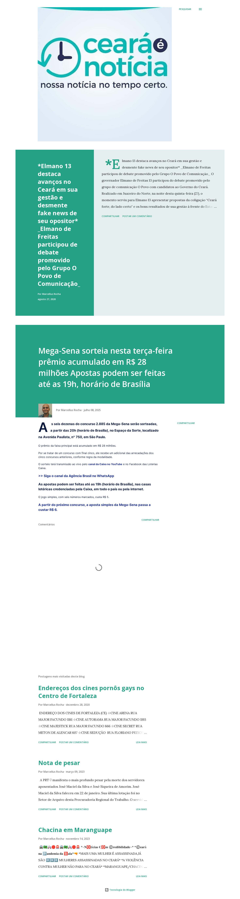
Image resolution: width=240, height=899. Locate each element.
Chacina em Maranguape (75, 830)
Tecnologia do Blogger (122, 889)
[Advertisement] (93, 634)
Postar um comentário (137, 216)
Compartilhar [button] (110, 216)
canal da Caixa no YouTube (105, 464)
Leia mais (141, 742)
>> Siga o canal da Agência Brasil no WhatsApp (77, 476)
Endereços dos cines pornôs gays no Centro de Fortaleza (91, 692)
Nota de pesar (59, 763)
